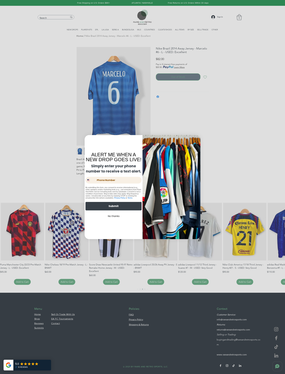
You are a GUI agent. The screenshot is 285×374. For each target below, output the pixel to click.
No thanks (113, 216)
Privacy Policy (119, 198)
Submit (114, 206)
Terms (130, 198)
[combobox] (90, 180)
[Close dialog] (196, 139)
